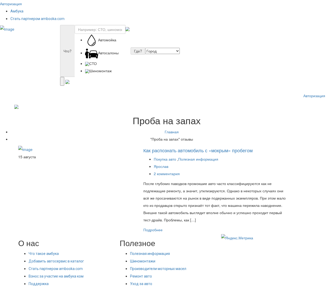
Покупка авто (165, 159)
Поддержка (39, 284)
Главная (172, 131)
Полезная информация (198, 159)
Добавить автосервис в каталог (56, 261)
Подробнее (153, 229)
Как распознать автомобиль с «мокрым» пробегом (198, 150)
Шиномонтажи (142, 261)
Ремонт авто (141, 276)
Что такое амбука (44, 254)
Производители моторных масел (158, 269)
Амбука (16, 11)
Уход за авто (141, 284)
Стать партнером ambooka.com (37, 19)
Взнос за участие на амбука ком (56, 276)
